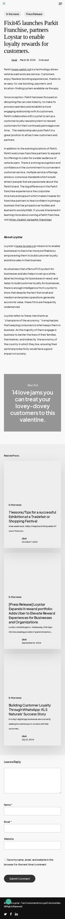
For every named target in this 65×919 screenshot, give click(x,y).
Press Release (34, 14)
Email (8, 821)
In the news (12, 14)
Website (9, 838)
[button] (60, 3)
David (14, 59)
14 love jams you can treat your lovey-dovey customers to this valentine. (32, 403)
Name (8, 804)
